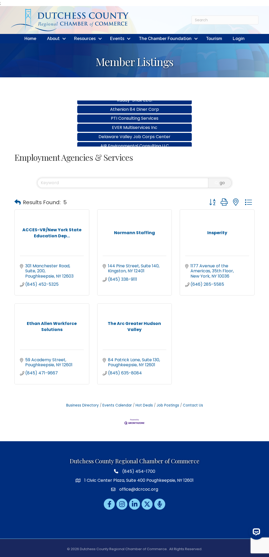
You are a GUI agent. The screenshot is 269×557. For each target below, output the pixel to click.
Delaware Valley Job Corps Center (134, 131)
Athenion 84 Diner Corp (134, 104)
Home (30, 38)
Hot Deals (144, 405)
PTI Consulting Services (134, 112)
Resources (85, 38)
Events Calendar (117, 405)
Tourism (214, 38)
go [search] (222, 183)
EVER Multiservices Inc (134, 122)
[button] (17, 202)
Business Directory (82, 405)
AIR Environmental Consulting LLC (134, 140)
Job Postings (168, 405)
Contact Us (193, 405)
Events (117, 38)
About (53, 38)
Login (239, 38)
